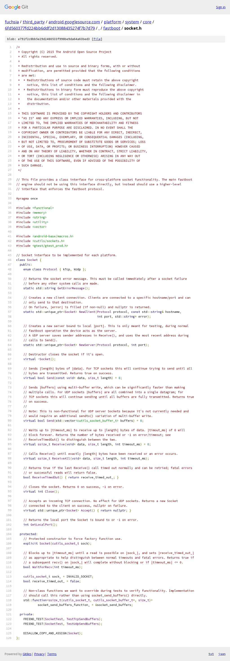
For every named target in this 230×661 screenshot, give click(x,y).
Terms (52, 654)
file (97, 39)
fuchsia (12, 22)
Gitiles (27, 654)
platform (112, 22)
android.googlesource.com (74, 22)
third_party (34, 22)
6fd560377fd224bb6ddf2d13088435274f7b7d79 (50, 28)
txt (211, 654)
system (132, 22)
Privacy (39, 654)
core (147, 22)
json (222, 654)
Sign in (221, 7)
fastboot (111, 28)
